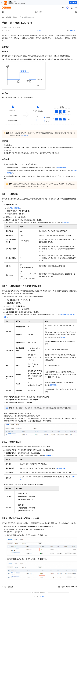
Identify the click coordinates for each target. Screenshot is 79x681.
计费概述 (63, 337)
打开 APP (73, 3)
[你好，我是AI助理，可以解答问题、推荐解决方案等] (67, 7)
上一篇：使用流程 (7, 587)
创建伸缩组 (65, 222)
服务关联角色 (61, 167)
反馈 (43, 596)
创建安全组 (53, 385)
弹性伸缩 (8, 17)
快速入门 (15, 17)
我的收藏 (72, 30)
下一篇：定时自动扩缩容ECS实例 (66, 587)
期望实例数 (24, 135)
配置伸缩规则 (48, 455)
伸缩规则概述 (61, 468)
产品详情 (38, 30)
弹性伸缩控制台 (15, 208)
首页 (3, 17)
